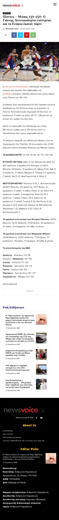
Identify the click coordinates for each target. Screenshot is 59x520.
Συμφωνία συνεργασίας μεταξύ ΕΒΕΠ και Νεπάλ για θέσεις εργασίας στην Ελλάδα (19, 352)
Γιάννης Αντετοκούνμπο (16, 86)
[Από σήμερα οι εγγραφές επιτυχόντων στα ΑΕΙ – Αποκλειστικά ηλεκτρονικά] (41, 369)
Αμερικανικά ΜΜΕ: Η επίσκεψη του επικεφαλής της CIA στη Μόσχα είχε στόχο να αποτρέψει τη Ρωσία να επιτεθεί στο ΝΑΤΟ (19, 337)
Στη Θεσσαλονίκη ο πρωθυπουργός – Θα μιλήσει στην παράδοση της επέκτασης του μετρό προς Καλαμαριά (18, 384)
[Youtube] (41, 418)
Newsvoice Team (11, 29)
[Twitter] (20, 35)
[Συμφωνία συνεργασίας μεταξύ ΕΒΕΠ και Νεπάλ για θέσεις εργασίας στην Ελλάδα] (41, 354)
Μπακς (8, 94)
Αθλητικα (6, 13)
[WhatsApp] (33, 35)
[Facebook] (14, 35)
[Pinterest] (27, 35)
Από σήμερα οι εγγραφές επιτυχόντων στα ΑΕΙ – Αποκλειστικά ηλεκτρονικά (17, 367)
